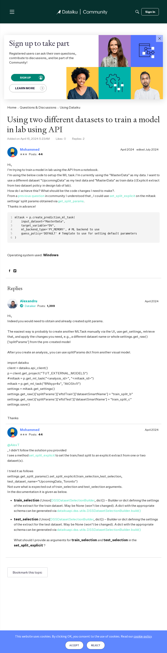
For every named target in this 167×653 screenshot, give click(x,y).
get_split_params (71, 201)
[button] (159, 38)
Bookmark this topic (27, 572)
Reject (95, 645)
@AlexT (13, 445)
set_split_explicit (122, 196)
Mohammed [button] (30, 149)
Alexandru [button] (28, 301)
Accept (74, 645)
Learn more (25, 88)
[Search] (137, 11)
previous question (31, 196)
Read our (136, 636)
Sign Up (25, 77)
